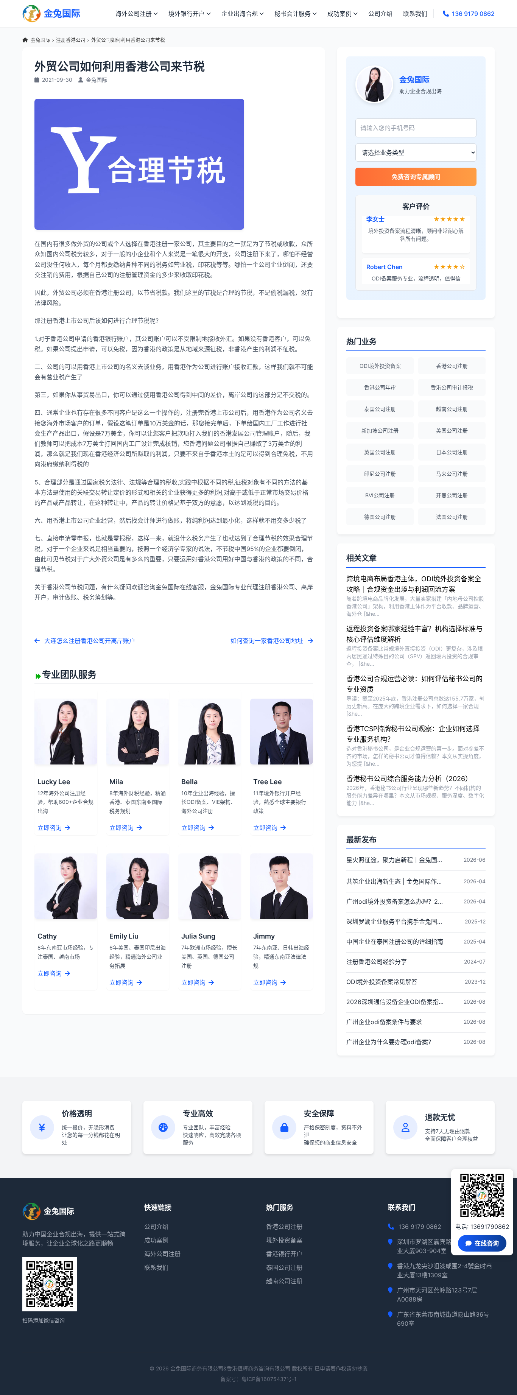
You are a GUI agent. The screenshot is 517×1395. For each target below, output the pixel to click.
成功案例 (339, 13)
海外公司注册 (133, 13)
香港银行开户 (284, 1254)
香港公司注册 (452, 366)
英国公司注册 (380, 452)
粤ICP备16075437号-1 (269, 1379)
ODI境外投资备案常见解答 (381, 982)
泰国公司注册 (380, 409)
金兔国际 (40, 40)
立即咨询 (50, 827)
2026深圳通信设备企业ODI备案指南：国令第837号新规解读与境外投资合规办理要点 (395, 1002)
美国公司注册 (452, 430)
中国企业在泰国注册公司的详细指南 (394, 941)
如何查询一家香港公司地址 (267, 641)
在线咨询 (487, 1243)
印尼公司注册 (380, 473)
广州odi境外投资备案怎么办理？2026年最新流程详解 (395, 901)
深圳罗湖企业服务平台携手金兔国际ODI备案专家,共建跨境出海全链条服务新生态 (395, 921)
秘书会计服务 (292, 13)
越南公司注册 (452, 409)
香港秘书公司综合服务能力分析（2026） (409, 779)
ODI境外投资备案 (380, 366)
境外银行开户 (186, 13)
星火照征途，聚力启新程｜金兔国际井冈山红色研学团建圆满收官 (395, 860)
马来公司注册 (452, 473)
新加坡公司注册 (380, 430)
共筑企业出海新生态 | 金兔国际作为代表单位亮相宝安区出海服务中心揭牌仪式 (395, 881)
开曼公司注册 (452, 495)
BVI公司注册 (380, 495)
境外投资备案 (284, 1240)
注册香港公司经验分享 (376, 961)
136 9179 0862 (473, 13)
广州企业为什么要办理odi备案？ (390, 1042)
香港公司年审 (380, 387)
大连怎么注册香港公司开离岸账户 (89, 641)
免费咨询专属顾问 (416, 177)
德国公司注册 (380, 517)
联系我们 (415, 13)
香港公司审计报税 (452, 387)
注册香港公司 (71, 40)
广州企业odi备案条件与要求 (384, 1022)
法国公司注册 (452, 517)
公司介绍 (380, 13)
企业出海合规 (239, 13)
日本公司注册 (452, 452)
